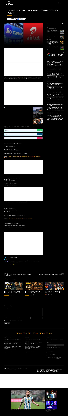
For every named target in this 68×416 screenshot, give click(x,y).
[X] (58, 3)
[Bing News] (63, 3)
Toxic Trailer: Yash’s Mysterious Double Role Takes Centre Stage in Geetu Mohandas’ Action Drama (55, 108)
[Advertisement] (23, 55)
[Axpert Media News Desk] (6, 261)
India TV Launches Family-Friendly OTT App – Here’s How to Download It (21, 218)
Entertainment (7, 295)
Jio (22, 77)
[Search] (63, 24)
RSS (26, 333)
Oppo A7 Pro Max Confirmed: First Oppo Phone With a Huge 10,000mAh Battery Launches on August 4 (55, 119)
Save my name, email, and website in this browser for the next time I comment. (15, 320)
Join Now (39, 130)
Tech (11, 15)
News (8, 15)
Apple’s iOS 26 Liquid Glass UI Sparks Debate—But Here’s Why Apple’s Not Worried (51, 274)
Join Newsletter (55, 345)
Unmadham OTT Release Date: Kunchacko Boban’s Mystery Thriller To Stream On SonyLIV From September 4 (53, 37)
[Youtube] (61, 3)
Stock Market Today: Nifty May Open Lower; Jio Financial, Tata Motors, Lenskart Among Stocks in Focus (55, 84)
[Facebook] (17, 333)
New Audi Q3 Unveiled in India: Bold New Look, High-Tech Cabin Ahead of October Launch (53, 31)
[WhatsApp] (34, 333)
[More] (36, 44)
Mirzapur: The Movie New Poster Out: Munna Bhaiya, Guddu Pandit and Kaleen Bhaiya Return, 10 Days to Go (52, 42)
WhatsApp (36, 333)
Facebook (20, 333)
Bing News (50, 333)
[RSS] (13, 264)
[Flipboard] (10, 264)
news (19, 77)
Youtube (43, 333)
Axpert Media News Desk (13, 257)
